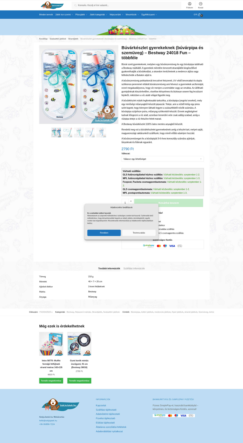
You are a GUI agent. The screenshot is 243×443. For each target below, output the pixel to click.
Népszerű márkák (83, 312)
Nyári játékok (177, 312)
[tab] (109, 266)
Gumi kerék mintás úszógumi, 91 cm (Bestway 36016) (79, 364)
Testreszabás (139, 233)
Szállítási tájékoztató (106, 410)
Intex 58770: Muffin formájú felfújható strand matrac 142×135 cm (51, 365)
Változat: (126, 153)
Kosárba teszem (168, 202)
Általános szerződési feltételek (111, 427)
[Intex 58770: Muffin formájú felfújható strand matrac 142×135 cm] (51, 344)
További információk (109, 268)
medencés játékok (163, 312)
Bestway (70, 312)
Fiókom (189, 7)
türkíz (211, 312)
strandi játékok (190, 312)
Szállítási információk (134, 268)
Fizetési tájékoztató (105, 418)
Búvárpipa (135, 312)
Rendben (104, 233)
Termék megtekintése (51, 381)
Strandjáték (73, 39)
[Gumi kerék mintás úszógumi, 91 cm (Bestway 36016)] (79, 344)
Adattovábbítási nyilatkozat (109, 431)
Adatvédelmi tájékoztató (108, 414)
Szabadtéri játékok (58, 39)
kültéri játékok (147, 312)
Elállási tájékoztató (105, 423)
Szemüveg (203, 312)
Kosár (200, 7)
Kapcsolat (101, 405)
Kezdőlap (43, 39)
